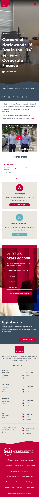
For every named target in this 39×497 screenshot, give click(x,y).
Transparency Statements (14, 482)
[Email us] (24, 375)
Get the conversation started (19, 293)
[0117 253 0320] (24, 414)
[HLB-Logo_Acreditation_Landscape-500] (20, 451)
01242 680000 (18, 258)
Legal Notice (8, 465)
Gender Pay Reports (13, 476)
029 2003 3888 (30, 428)
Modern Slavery (27, 476)
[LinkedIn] (14, 365)
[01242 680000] (24, 372)
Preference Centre (12, 460)
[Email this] (9, 97)
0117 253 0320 (29, 414)
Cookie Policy (29, 487)
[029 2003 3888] (24, 428)
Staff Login (29, 482)
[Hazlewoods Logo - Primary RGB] (5, 3)
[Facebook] (21, 365)
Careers (7, 165)
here (32, 118)
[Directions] (24, 378)
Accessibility (19, 465)
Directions (28, 378)
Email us (28, 375)
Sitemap (19, 487)
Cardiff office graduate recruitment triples (17, 169)
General (13, 165)
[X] (25, 365)
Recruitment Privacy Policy (19, 471)
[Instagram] (18, 365)
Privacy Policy (30, 465)
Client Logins (9, 487)
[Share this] (13, 97)
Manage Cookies (27, 460)
